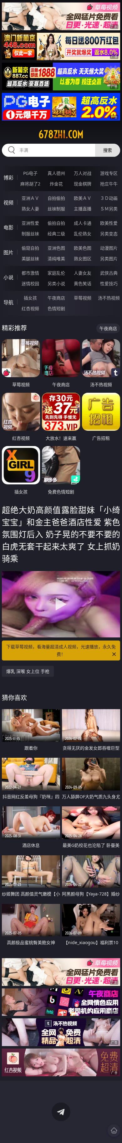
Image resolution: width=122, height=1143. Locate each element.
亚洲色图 (56, 248)
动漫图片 (109, 248)
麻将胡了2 (30, 184)
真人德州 (56, 173)
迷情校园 (30, 283)
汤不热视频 (109, 298)
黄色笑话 (82, 283)
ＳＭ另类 (109, 209)
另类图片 (109, 259)
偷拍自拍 (56, 223)
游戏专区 (109, 173)
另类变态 (109, 234)
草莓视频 (82, 298)
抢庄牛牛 (109, 184)
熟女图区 (82, 259)
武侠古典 (109, 273)
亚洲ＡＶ (30, 198)
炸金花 (56, 184)
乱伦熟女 (82, 234)
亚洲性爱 (30, 223)
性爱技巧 (109, 283)
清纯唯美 (56, 259)
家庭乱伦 (56, 273)
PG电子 (30, 173)
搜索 (107, 150)
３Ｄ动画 (109, 198)
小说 (8, 277)
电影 (8, 227)
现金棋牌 (82, 184)
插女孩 (30, 298)
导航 (8, 302)
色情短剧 (56, 308)
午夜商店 (56, 298)
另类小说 (56, 283)
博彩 (8, 177)
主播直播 (82, 209)
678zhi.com (61, 134)
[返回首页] (114, 1130)
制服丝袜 (30, 234)
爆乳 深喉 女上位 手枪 (27, 671)
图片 (8, 252)
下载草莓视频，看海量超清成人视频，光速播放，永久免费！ (61, 650)
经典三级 (56, 234)
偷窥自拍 (30, 248)
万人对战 (82, 173)
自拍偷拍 (56, 198)
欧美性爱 (109, 223)
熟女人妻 (30, 209)
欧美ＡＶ (82, 198)
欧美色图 (82, 248)
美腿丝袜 (30, 259)
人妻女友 (82, 273)
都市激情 (30, 273)
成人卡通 (82, 223)
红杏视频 (30, 308)
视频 (8, 202)
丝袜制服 (56, 209)
